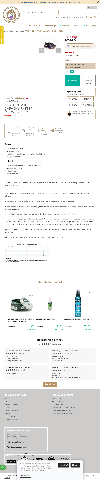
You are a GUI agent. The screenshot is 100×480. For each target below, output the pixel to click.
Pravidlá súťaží (9, 416)
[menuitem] (34, 25)
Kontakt (62, 17)
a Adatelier (91, 475)
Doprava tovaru (57, 404)
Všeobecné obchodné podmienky (64, 407)
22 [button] (67, 72)
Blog (81, 17)
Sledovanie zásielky (11, 419)
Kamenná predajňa (73, 17)
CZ (91, 7)
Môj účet (7, 407)
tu (47, 470)
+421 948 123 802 (76, 114)
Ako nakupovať (57, 399)
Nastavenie (25, 475)
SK (88, 7)
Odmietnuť (63, 465)
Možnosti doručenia (72, 55)
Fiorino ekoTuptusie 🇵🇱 (19, 98)
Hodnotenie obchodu (50, 339)
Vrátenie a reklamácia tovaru (62, 410)
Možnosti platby (57, 401)
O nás (57, 17)
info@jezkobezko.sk (88, 113)
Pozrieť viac (11, 326)
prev (6, 309)
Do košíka (73, 81)
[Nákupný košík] (95, 17)
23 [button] (72, 72)
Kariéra (6, 401)
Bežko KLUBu (86, 46)
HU (96, 7)
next (94, 309)
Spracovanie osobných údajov (62, 413)
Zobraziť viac (50, 384)
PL (93, 7)
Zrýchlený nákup (88, 82)
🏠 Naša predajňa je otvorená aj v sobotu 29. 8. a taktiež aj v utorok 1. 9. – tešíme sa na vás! (49, 2)
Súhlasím (75, 465)
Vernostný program (11, 404)
